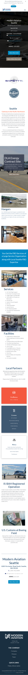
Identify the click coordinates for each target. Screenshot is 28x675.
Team (14, 657)
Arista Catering (14, 426)
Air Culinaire (14, 418)
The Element (14, 454)
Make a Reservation (14, 52)
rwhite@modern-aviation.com (14, 35)
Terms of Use (13, 672)
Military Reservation (14, 174)
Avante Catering (14, 423)
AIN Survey (13, 6)
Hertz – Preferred (14, 399)
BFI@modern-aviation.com (14, 41)
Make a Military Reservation (14, 59)
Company (14, 651)
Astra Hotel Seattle (14, 451)
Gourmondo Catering (14, 420)
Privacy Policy (7, 672)
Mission (14, 654)
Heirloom (14, 428)
